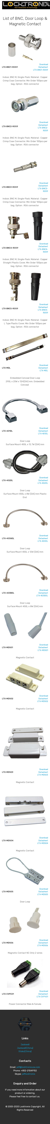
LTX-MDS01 (43, 650)
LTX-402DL (43, 483)
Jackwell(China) (25, 1048)
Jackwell (25, 1044)
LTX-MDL (44, 370)
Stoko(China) (25, 1051)
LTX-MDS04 (42, 843)
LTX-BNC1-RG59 (40, 70)
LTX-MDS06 (42, 945)
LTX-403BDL (42, 595)
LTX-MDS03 (42, 775)
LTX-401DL (43, 433)
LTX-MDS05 (42, 894)
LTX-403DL (43, 541)
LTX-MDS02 (42, 701)
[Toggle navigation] (46, 4)
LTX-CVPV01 (42, 996)
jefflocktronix (28, 1074)
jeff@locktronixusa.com (28, 1067)
